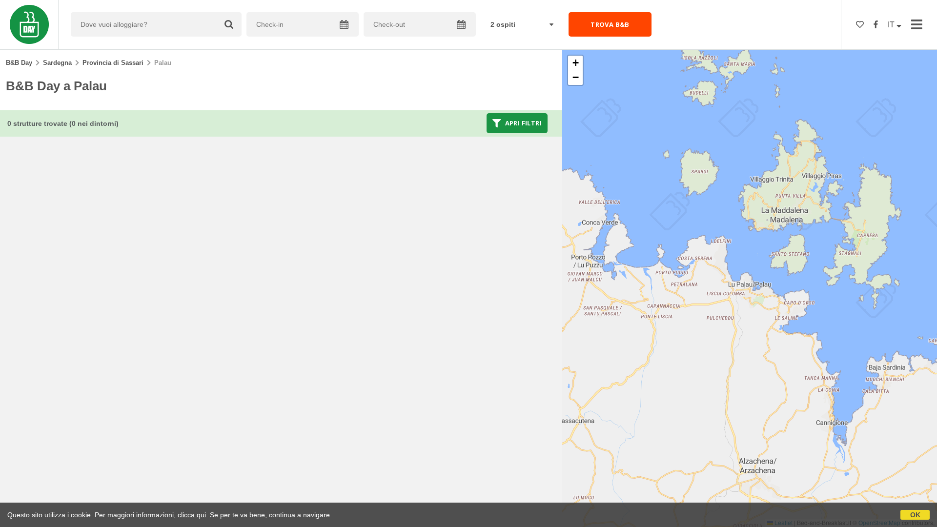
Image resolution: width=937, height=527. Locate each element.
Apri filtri (522, 123)
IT (892, 24)
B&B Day (19, 62)
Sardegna (57, 62)
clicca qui (192, 515)
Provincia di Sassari (112, 62)
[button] (575, 63)
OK (915, 515)
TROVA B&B (610, 24)
